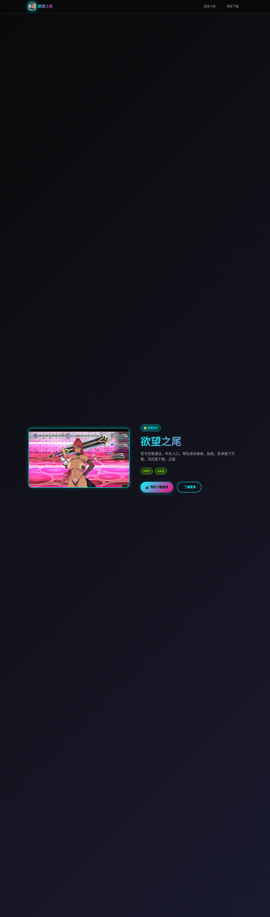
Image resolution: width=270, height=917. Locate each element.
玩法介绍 (209, 6)
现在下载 (233, 6)
